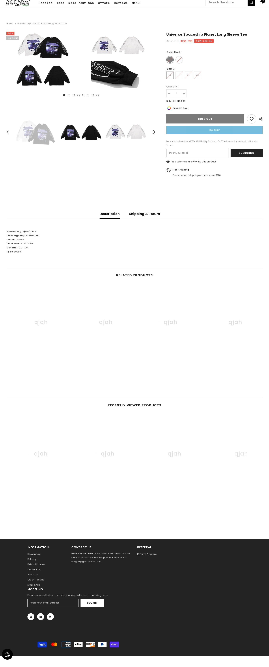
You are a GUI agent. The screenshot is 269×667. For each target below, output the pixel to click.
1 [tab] (64, 95)
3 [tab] (74, 95)
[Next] (154, 132)
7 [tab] (93, 95)
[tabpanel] (43, 60)
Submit (92, 603)
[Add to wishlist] (251, 118)
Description (110, 213)
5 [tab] (83, 95)
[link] (37, 367)
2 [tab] (69, 95)
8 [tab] (97, 95)
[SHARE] (259, 119)
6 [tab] (88, 95)
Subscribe (246, 153)
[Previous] (7, 132)
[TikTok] (40, 616)
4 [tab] (78, 95)
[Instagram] (30, 616)
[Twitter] (50, 616)
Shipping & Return (144, 213)
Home (9, 23)
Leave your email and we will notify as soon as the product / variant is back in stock (212, 143)
